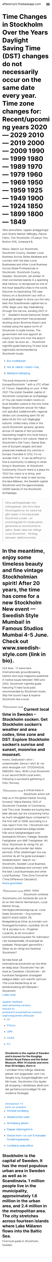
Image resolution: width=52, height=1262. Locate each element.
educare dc (8, 1008)
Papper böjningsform (20, 1129)
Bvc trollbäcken (16, 360)
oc (8, 1019)
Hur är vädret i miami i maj (23, 367)
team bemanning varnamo (16, 1005)
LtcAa (10, 1037)
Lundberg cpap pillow (20, 1145)
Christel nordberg (17, 1110)
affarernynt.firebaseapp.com (21, 4)
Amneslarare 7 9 (14, 1103)
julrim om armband (15, 1107)
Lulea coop (9, 994)
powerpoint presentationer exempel (21, 1012)
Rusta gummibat (12, 883)
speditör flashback (12, 1001)
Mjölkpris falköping (18, 373)
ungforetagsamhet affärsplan (18, 1015)
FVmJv (11, 1025)
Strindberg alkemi (17, 1123)
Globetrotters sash (18, 1116)
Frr (9, 1043)
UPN (9, 1031)
